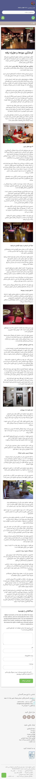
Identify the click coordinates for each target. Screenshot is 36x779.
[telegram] (33, 717)
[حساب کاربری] (3, 18)
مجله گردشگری (31, 729)
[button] (32, 23)
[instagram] (24, 717)
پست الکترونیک (29, 656)
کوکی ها (33, 732)
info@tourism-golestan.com (25, 704)
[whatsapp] (29, 717)
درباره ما (33, 731)
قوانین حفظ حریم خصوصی (28, 738)
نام (32, 647)
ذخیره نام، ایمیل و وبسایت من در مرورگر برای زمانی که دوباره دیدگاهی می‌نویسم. (18, 673)
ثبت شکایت (32, 742)
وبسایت (31, 664)
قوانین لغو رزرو (31, 736)
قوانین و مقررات (31, 734)
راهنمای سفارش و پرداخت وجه (27, 740)
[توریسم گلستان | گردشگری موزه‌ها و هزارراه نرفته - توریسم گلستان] (33, 3)
